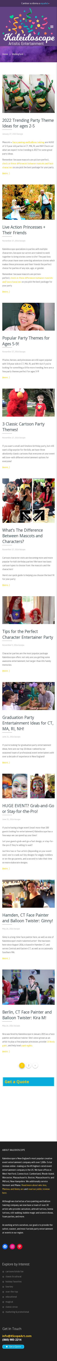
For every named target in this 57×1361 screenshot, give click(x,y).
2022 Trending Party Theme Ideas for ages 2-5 (28, 123)
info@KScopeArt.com (17, 1336)
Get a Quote (17, 1081)
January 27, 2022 (9, 134)
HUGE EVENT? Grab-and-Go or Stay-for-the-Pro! (28, 808)
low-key (9, 1286)
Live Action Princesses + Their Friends (23, 229)
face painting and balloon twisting (28, 142)
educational (11, 1297)
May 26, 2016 (8, 929)
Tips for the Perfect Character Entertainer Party (27, 634)
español (44, 3)
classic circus (12, 1307)
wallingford (17, 54)
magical (9, 1302)
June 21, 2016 (8, 737)
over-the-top (12, 1291)
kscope (20, 134)
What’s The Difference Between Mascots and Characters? (22, 535)
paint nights (26, 1045)
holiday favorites (14, 1281)
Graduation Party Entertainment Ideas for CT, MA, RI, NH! (28, 723)
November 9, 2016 (10, 645)
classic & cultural (13, 1276)
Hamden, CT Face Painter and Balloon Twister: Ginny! (27, 917)
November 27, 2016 (10, 241)
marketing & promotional (17, 1312)
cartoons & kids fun (14, 1271)
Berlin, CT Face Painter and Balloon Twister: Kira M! (27, 1014)
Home (5, 54)
